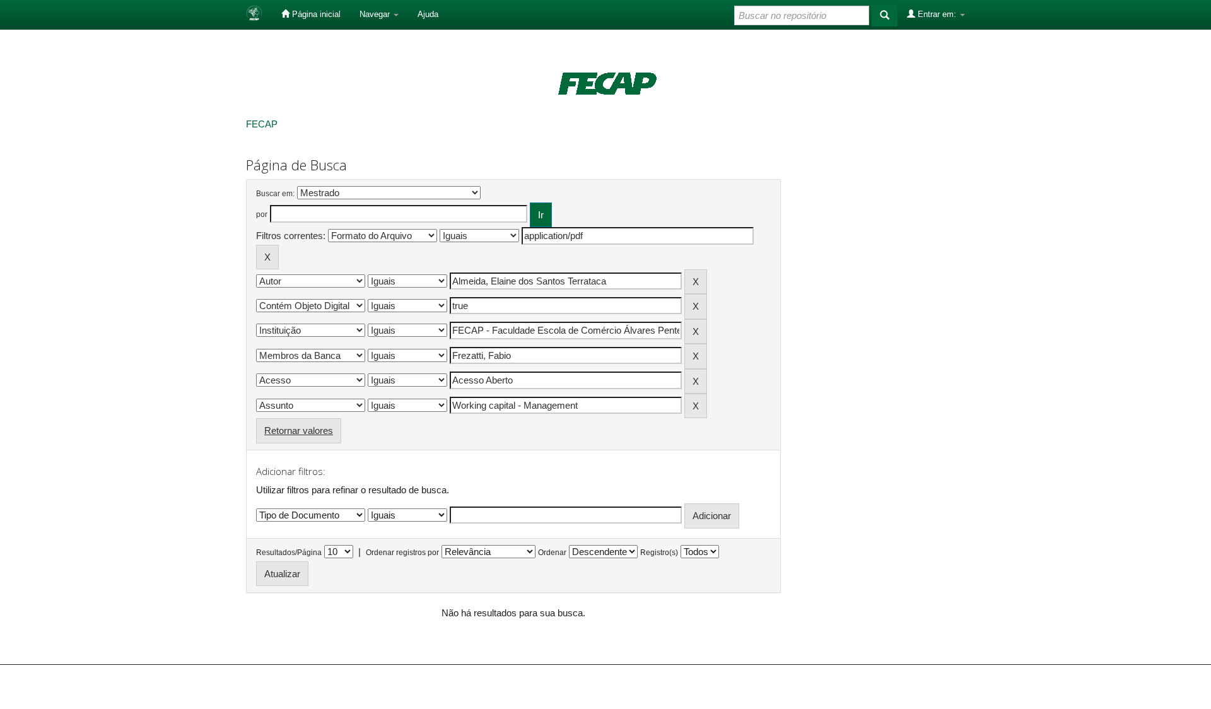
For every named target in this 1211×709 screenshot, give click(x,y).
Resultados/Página (289, 552)
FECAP (262, 124)
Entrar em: (937, 14)
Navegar (376, 14)
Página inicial (315, 14)
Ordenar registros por (402, 552)
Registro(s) (659, 552)
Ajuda (428, 14)
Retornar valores (298, 430)
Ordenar (552, 552)
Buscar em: (275, 193)
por (261, 214)
